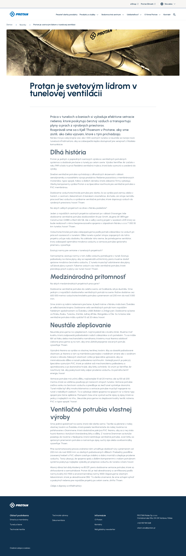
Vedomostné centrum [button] (113, 14)
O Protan (98, 519)
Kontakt (167, 14)
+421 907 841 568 (144, 523)
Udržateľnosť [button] (134, 14)
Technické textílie (17, 529)
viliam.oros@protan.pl (146, 528)
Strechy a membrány (19, 519)
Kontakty (98, 524)
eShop (134, 4)
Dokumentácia (58, 520)
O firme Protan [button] (152, 14)
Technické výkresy (60, 515)
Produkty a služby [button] (89, 14)
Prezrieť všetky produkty (66, 14)
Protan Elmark (148, 4)
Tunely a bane (16, 524)
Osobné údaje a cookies (20, 548)
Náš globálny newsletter (105, 529)
